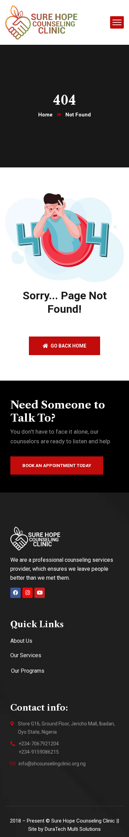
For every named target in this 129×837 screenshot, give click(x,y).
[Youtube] (39, 593)
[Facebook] (15, 593)
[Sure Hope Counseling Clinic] (41, 22)
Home (45, 115)
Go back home (68, 346)
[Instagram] (27, 593)
